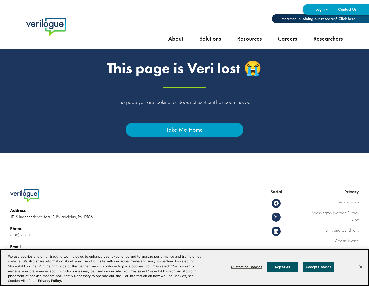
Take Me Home (184, 129)
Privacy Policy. (50, 281)
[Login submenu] (327, 9)
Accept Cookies (318, 267)
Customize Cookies (246, 267)
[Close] (360, 266)
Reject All (282, 267)
